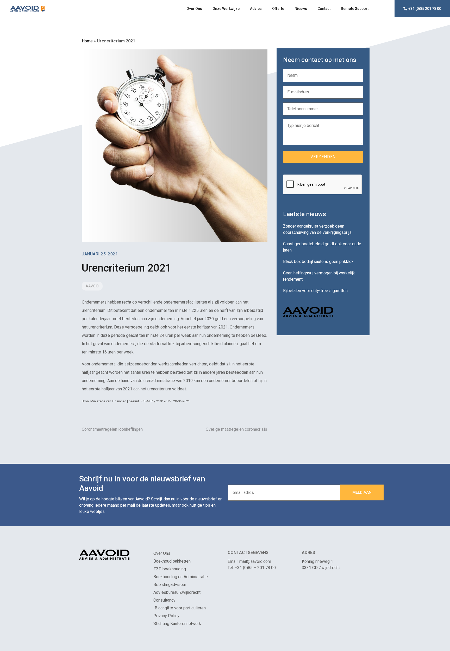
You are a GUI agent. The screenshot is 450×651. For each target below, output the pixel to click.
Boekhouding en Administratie (180, 576)
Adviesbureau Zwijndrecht (177, 592)
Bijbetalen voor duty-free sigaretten (315, 290)
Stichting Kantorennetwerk (177, 623)
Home (87, 40)
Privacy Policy (166, 615)
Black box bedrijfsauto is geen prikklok (318, 261)
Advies (256, 9)
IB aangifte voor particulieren (179, 607)
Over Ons (194, 9)
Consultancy (164, 600)
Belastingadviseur (169, 584)
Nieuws (301, 9)
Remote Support (354, 9)
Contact (323, 9)
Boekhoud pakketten (172, 561)
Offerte (278, 9)
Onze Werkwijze (226, 9)
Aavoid (92, 286)
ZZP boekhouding (169, 568)
